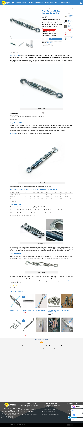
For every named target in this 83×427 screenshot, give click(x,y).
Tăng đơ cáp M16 (14, 119)
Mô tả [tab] (11, 52)
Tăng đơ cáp (13, 133)
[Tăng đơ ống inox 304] (67, 301)
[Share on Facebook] (44, 45)
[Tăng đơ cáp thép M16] (15, 301)
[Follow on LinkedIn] (10, 417)
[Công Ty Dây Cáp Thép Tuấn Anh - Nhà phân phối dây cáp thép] (7, 3)
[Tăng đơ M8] (54, 325)
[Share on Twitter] (46, 45)
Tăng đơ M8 (50, 333)
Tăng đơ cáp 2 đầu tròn (65, 333)
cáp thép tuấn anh (67, 281)
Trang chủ (18, 2)
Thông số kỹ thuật (65, 2)
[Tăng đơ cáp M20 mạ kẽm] (15, 325)
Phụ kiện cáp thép (39, 2)
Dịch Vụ (57, 2)
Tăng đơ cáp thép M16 (14, 310)
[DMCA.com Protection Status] (70, 424)
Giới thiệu (24, 2)
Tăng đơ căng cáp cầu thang (41, 333)
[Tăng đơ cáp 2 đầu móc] (41, 301)
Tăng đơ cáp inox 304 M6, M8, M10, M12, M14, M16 (53, 311)
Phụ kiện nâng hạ (49, 2)
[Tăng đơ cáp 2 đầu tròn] (67, 325)
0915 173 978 (31, 411)
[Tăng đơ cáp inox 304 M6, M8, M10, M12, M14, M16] (54, 301)
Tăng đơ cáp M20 (14, 117)
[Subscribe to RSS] (8, 417)
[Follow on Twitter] (4, 417)
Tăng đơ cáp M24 (14, 115)
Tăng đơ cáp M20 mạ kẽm (15, 333)
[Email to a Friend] (48, 45)
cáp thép (51, 281)
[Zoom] (11, 37)
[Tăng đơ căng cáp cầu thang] (41, 325)
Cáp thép (31, 2)
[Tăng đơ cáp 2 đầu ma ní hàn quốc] (28, 301)
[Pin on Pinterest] (50, 45)
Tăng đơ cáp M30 (14, 55)
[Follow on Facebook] (2, 417)
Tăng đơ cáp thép (49, 42)
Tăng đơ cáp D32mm (27, 333)
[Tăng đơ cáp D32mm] (28, 325)
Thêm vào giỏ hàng (55, 39)
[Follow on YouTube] (13, 417)
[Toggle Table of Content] (42, 113)
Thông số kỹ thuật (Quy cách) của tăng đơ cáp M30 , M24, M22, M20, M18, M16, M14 (28, 116)
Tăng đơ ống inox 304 (65, 310)
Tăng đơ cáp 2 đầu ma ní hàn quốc (28, 311)
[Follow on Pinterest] (6, 417)
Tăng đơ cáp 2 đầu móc (40, 310)
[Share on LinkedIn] (52, 45)
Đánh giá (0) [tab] (15, 52)
